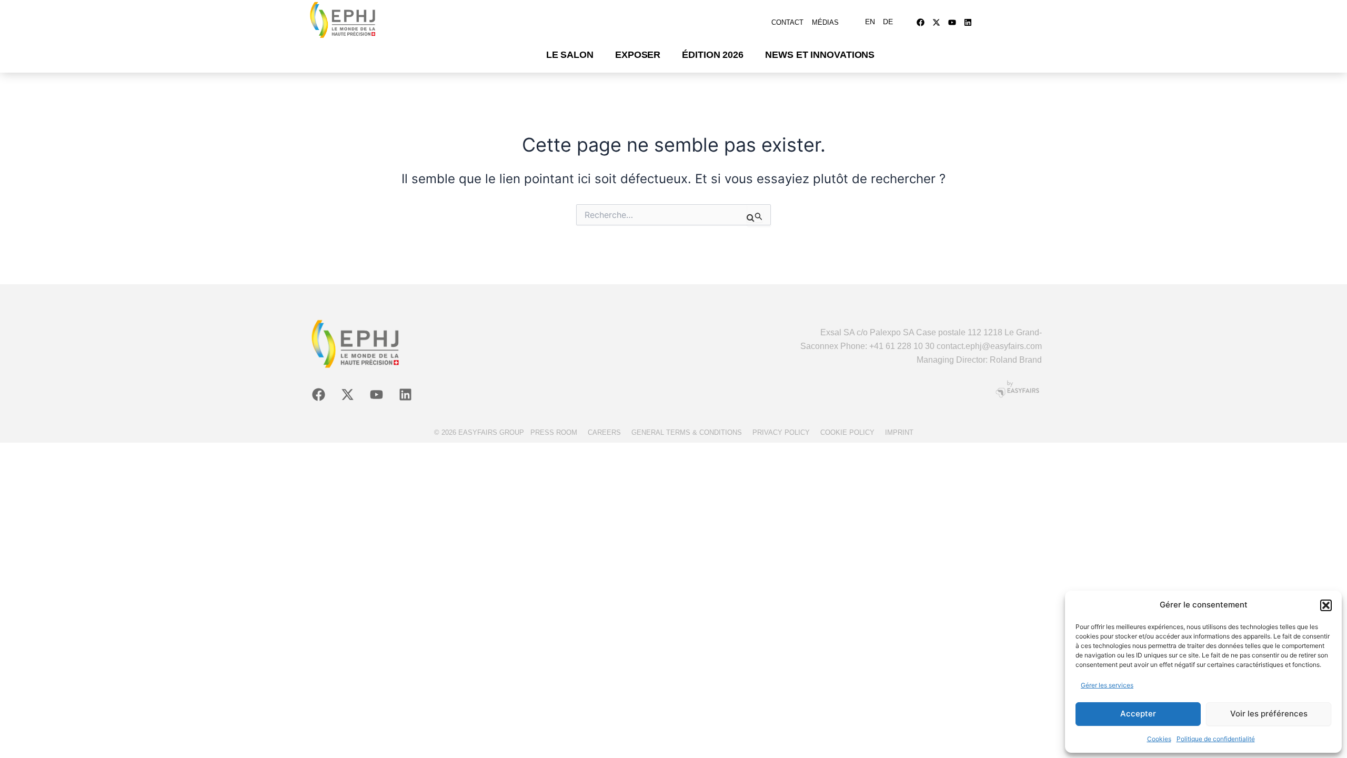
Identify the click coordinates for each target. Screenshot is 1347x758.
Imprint (899, 432)
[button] (1326, 605)
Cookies (1159, 739)
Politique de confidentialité (1216, 739)
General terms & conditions (686, 432)
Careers (604, 432)
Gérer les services (1107, 685)
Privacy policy (781, 432)
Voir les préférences (1269, 714)
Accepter (1138, 714)
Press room (553, 432)
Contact (787, 22)
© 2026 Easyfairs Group (479, 432)
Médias (825, 22)
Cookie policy (847, 432)
